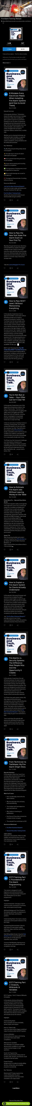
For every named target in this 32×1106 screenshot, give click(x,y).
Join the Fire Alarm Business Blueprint (14, 186)
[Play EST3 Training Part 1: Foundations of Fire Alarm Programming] (6, 878)
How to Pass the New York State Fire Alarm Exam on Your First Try (17, 237)
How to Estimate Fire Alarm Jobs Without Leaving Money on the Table (17, 491)
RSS (24, 49)
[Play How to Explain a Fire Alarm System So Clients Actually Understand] (6, 583)
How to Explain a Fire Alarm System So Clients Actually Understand (17, 586)
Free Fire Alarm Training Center (12, 193)
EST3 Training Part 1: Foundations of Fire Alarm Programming (17, 881)
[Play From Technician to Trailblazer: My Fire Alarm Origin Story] (6, 763)
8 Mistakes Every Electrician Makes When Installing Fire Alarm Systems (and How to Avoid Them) (17, 99)
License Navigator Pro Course (17, 264)
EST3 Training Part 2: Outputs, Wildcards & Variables (17, 986)
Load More (16, 1088)
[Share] (18, 200)
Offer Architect (18, 430)
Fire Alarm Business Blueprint (14, 827)
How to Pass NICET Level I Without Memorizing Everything (17, 305)
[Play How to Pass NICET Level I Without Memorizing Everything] (6, 302)
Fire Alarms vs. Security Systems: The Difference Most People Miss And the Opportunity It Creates (16, 665)
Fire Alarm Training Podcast (11, 19)
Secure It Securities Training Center (16, 830)
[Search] (26, 2)
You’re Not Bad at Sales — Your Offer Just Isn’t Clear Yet (17, 397)
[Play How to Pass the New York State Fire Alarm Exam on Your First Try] (6, 234)
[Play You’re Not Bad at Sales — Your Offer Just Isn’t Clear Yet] (6, 396)
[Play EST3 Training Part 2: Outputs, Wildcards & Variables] (6, 983)
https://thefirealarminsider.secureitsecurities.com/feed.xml (17, 22)
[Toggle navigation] (30, 2)
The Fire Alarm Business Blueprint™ (15, 616)
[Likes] (5, 200)
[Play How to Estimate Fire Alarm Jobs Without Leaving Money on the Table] (6, 488)
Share (10, 49)
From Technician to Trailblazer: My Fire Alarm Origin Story (17, 764)
